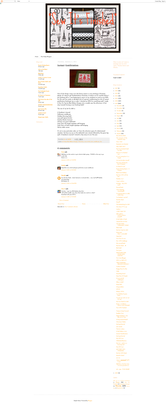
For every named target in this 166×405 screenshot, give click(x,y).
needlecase (96, 141)
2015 (116, 93)
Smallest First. (120, 313)
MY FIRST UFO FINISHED (120, 350)
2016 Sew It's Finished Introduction (121, 380)
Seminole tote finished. (122, 144)
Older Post (106, 204)
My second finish (120, 243)
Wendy (118, 386)
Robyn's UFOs (120, 291)
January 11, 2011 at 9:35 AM (68, 196)
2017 (116, 88)
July (118, 118)
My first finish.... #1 (121, 245)
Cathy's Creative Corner (44, 77)
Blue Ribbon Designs (72, 141)
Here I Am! (119, 141)
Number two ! (120, 179)
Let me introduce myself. (123, 160)
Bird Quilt (119, 248)
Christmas (81, 141)
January (119, 133)
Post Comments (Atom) (71, 206)
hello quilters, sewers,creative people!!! (121, 215)
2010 (116, 373)
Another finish (120, 199)
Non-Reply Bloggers (46, 56)
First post (119, 250)
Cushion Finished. (120, 266)
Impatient (119, 236)
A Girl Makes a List (121, 331)
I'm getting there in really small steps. (123, 194)
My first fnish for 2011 (122, 230)
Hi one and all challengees (120, 279)
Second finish (119, 187)
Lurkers (118, 209)
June (118, 121)
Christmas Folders (121, 322)
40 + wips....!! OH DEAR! (122, 369)
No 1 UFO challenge (121, 241)
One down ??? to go (121, 207)
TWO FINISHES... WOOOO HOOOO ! (122, 263)
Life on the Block (42, 69)
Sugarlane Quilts (42, 87)
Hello (117, 271)
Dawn (62, 152)
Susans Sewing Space (43, 65)
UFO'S (118, 289)
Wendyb (63, 175)
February (119, 131)
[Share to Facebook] (80, 139)
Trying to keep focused (122, 311)
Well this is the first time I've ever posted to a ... (122, 365)
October (119, 110)
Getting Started (120, 324)
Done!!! (118, 202)
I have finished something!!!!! (120, 190)
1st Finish (64, 141)
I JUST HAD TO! (121, 211)
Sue (101, 141)
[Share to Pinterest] (82, 139)
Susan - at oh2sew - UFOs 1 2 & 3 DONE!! (123, 304)
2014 (116, 96)
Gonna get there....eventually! (121, 233)
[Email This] (75, 139)
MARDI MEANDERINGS (45, 105)
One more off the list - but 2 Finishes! (122, 163)
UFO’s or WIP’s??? (121, 260)
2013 (116, 98)
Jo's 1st (118, 358)
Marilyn (63, 165)
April (118, 126)
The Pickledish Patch (43, 91)
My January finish (121, 135)
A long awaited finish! (122, 319)
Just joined (119, 326)
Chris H (63, 189)
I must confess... (120, 181)
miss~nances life (42, 109)
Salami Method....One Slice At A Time (122, 316)
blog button (120, 388)
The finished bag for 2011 (123, 204)
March (119, 128)
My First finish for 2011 (122, 301)
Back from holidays (121, 172)
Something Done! (120, 273)
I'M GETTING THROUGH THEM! (122, 224)
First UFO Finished (121, 307)
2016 (116, 90)
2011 (116, 103)
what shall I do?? (120, 146)
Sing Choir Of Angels (122, 276)
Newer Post (61, 204)
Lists (92, 141)
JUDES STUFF (42, 113)
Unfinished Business (121, 340)
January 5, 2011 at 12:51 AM (68, 170)
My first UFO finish (121, 353)
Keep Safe (119, 284)
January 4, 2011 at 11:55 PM (68, 160)
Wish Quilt (119, 227)
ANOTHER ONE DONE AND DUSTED (121, 254)
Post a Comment (64, 200)
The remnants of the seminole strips (121, 138)
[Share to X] (79, 139)
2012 (116, 101)
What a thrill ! (120, 282)
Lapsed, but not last (121, 221)
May (118, 123)
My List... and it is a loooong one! (121, 344)
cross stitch (87, 141)
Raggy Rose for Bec (121, 269)
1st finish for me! (120, 166)
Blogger (90, 400)
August (119, 116)
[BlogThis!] (77, 139)
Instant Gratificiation (122, 333)
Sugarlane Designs (125, 384)
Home (36, 56)
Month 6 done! (120, 355)
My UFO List (120, 338)
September (120, 113)
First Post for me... (121, 238)
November (120, 108)
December (119, 105)
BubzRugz (41, 73)
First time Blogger (121, 258)
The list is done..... (121, 329)
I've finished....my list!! (122, 197)
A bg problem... (120, 287)
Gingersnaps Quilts (43, 117)
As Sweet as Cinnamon (44, 95)
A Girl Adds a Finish (121, 219)
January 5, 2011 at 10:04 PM (68, 183)
